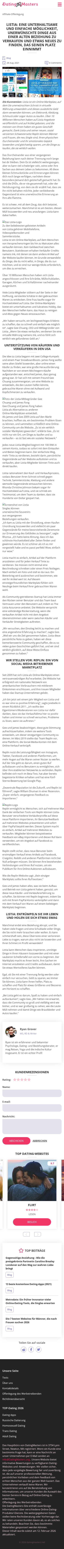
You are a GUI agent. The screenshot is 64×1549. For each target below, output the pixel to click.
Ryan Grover (28, 1029)
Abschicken (16, 1140)
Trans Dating (9, 1431)
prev (26, 1234)
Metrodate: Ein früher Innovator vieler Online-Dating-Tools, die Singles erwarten (30, 1301)
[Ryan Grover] (11, 1032)
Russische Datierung (13, 1420)
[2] (18, 1079)
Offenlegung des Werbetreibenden (21, 1393)
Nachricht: (8, 1116)
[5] (29, 1079)
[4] (25, 1079)
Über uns (7, 1383)
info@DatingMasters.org (16, 1459)
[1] (14, 1079)
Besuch (32, 1222)
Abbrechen (40, 1140)
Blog (8, 58)
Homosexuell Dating (13, 1425)
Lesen (32, 1214)
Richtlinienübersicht (13, 1399)
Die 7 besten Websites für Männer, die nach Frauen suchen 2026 (31, 1320)
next (37, 1234)
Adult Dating (9, 1436)
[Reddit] (23, 1349)
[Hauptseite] (20, 4)
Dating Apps (9, 1415)
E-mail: (6, 1101)
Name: (6, 1087)
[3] (22, 1079)
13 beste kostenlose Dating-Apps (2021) (28, 1284)
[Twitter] (38, 1349)
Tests (5, 1377)
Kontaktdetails (10, 1388)
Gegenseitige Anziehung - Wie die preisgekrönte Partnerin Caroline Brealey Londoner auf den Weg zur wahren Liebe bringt (30, 1263)
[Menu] (60, 4)
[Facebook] (31, 1349)
